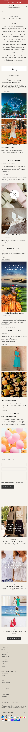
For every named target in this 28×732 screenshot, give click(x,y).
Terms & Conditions (5, 694)
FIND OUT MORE (4, 157)
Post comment (7, 486)
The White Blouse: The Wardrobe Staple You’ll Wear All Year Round (14, 588)
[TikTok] (15, 715)
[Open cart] (26, 6)
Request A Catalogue (5, 682)
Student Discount (5, 698)
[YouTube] (12, 715)
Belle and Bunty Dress (12, 152)
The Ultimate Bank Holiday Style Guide (14, 632)
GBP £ (13, 726)
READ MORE (3, 245)
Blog (2, 651)
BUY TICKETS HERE (5, 91)
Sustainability (4, 654)
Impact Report (4, 659)
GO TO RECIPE (4, 410)
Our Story (3, 649)
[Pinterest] (9, 715)
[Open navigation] (2, 6)
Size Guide (3, 680)
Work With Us (4, 696)
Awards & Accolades (5, 664)
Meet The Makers (5, 656)
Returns (3, 677)
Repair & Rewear (4, 661)
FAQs (2, 678)
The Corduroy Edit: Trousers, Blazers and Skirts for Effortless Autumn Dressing (14, 543)
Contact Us (3, 684)
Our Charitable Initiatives (6, 657)
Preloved (3, 666)
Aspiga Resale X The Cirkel (6, 663)
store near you (10, 41)
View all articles (14, 638)
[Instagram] (6, 715)
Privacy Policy (4, 692)
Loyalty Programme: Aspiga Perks (8, 691)
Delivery (3, 675)
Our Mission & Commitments (7, 652)
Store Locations (4, 673)
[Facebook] (2, 715)
